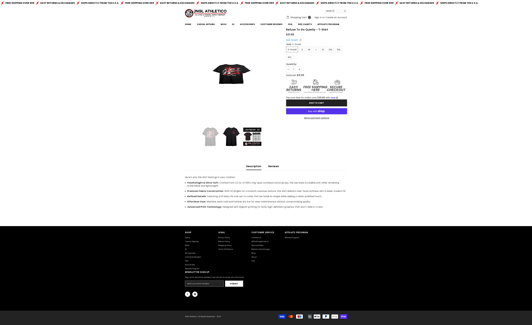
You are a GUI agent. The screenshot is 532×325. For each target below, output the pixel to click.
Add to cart (316, 103)
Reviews (273, 166)
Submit (234, 283)
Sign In (318, 17)
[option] (231, 74)
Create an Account (336, 17)
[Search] (336, 11)
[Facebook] (187, 294)
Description (253, 166)
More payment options (316, 118)
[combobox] (334, 11)
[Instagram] (195, 294)
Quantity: (291, 64)
